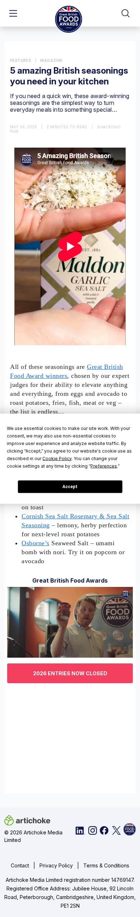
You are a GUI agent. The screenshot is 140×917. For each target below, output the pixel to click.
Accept (70, 486)
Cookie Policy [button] (56, 458)
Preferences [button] (103, 465)
